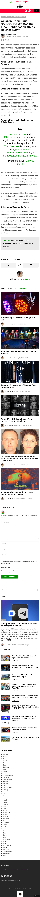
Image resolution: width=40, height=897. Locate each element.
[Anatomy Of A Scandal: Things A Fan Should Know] (20, 372)
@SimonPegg (18, 134)
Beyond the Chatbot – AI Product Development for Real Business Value (25, 666)
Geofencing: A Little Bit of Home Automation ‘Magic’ (23, 676)
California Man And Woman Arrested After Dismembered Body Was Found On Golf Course (20, 458)
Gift (4, 794)
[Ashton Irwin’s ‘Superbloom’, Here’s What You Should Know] (20, 479)
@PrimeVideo (21, 149)
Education (6, 777)
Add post (36, 10)
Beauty (5, 761)
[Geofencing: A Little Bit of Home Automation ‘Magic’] (5, 677)
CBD (4, 773)
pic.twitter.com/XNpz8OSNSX (20, 155)
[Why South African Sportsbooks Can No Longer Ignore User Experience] (5, 698)
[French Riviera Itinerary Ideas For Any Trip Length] (5, 739)
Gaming (5, 790)
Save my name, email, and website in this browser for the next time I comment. (19, 562)
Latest (20, 7)
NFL (4, 820)
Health (5, 800)
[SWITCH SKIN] (26, 11)
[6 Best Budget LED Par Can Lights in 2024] (20, 303)
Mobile (5, 810)
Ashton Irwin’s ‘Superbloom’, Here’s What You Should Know (17, 493)
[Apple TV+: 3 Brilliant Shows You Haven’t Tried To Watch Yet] (20, 405)
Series (5, 829)
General (5, 792)
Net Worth (6, 818)
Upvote (8, 265)
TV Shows (6, 849)
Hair (4, 798)
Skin (4, 833)
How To (5, 804)
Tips (4, 841)
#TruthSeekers (11, 146)
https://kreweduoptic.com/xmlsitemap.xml (14, 870)
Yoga (4, 855)
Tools (4, 843)
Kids (4, 806)
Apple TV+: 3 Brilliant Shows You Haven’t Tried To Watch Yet (16, 420)
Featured (6, 783)
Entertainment (7, 779)
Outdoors (6, 822)
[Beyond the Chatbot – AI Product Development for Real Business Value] (5, 667)
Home (5, 802)
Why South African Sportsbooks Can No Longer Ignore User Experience (25, 696)
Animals (5, 757)
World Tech (6, 853)
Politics (5, 827)
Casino (5, 771)
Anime (5, 759)
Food (4, 785)
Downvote (31, 265)
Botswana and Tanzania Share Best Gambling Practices (24, 728)
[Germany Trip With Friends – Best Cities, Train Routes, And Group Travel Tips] (5, 686)
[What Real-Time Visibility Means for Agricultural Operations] (5, 658)
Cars (4, 769)
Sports (5, 835)
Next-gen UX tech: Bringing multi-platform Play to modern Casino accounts (24, 718)
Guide (5, 796)
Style (4, 837)
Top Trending (19, 289)
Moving (5, 816)
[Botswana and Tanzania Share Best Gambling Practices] (5, 730)
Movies (5, 814)
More (8, 640)
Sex (4, 831)
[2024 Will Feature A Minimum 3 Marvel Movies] (20, 338)
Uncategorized (7, 851)
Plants (5, 825)
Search (37, 590)
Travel (5, 847)
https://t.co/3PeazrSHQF (20, 152)
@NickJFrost (11, 137)
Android (5, 755)
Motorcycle (6, 812)
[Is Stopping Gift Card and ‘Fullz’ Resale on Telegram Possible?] (20, 610)
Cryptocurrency (8, 775)
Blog (3, 620)
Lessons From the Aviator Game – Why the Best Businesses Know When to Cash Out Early (25, 707)
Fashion (5, 781)
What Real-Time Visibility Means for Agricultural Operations (24, 657)
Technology (6, 839)
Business (6, 767)
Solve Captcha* (6, 567)
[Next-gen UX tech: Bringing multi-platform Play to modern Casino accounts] (5, 718)
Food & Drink (7, 787)
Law (4, 808)
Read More (6, 650)
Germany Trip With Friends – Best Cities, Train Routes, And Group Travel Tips (24, 686)
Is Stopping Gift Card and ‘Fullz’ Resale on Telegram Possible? (19, 624)
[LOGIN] (29, 11)
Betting (5, 763)
